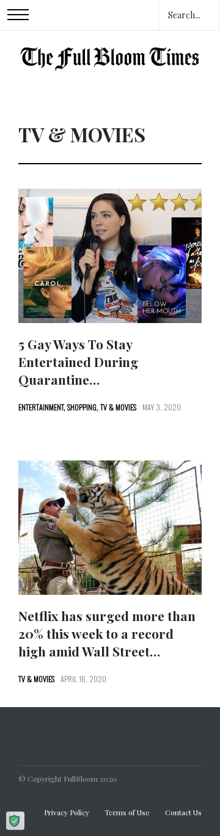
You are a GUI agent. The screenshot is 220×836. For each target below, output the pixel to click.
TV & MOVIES (118, 407)
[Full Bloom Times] (110, 56)
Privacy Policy (66, 812)
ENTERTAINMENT (41, 407)
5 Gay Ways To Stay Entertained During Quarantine (78, 361)
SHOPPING (82, 407)
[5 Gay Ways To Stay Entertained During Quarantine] (110, 256)
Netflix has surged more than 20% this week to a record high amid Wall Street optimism (107, 642)
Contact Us (183, 812)
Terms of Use (127, 812)
